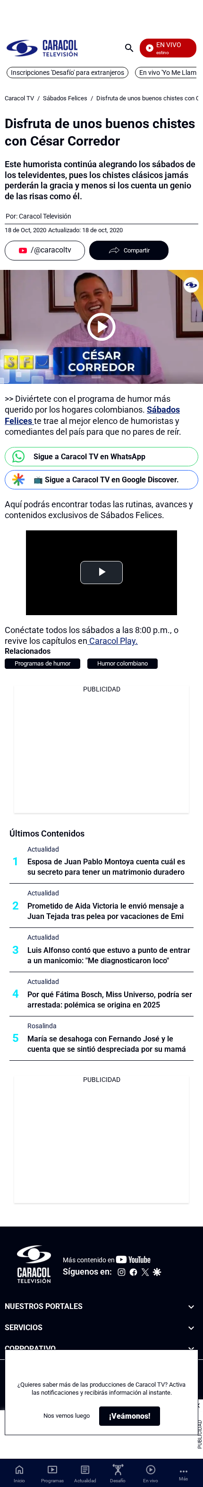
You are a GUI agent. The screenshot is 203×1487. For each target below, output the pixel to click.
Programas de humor (42, 663)
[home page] (42, 48)
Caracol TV (19, 98)
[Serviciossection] (191, 1328)
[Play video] (101, 327)
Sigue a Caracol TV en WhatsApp (89, 456)
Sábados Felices (65, 98)
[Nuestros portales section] (191, 1307)
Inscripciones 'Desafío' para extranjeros (67, 72)
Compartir (137, 250)
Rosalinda (42, 1026)
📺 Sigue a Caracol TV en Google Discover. (106, 479)
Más (183, 1478)
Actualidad (43, 849)
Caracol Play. (112, 641)
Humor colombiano (122, 663)
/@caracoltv (51, 249)
